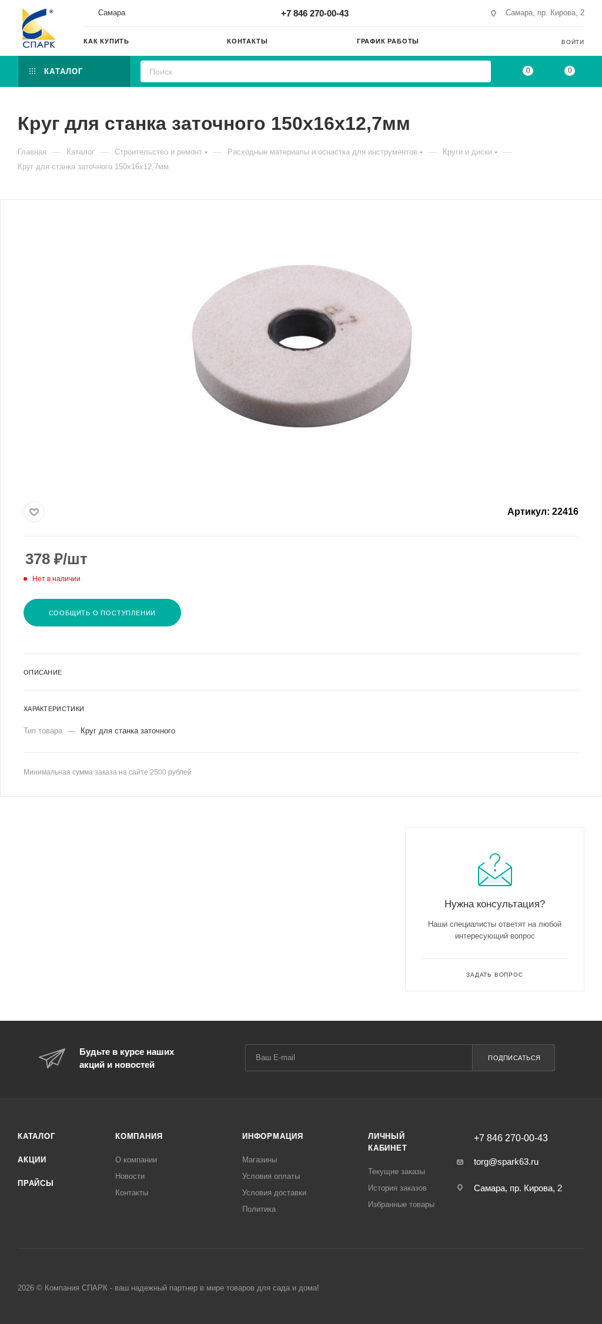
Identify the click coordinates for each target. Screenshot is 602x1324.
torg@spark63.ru (506, 1162)
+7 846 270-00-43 (315, 13)
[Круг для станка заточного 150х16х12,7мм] (301, 348)
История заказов (397, 1188)
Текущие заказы (396, 1171)
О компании (136, 1159)
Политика (259, 1209)
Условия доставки (274, 1192)
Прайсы (36, 1183)
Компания (138, 1136)
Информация (272, 1136)
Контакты (131, 1192)
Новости (130, 1176)
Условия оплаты (271, 1176)
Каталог (36, 1136)
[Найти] (478, 71)
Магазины (259, 1159)
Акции (32, 1159)
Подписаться (514, 1057)
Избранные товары (401, 1204)
